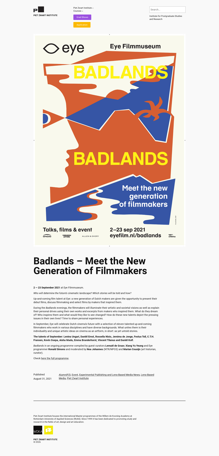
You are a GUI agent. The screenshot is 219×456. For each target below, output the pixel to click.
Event (75, 374)
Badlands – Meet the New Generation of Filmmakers (90, 266)
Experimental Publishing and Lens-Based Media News (109, 374)
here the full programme (55, 358)
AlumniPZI (65, 374)
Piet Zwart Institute (45, 15)
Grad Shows (82, 17)
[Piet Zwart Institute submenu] (93, 8)
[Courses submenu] (82, 11)
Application (82, 25)
